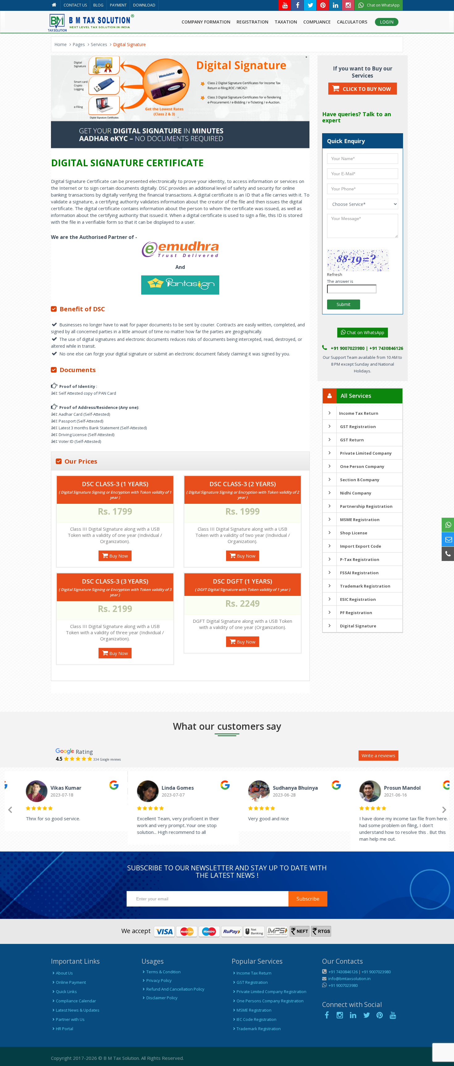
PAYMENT (118, 5)
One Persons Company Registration (270, 1001)
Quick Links (66, 991)
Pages (79, 44)
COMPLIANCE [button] (317, 22)
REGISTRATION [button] (252, 22)
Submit (343, 304)
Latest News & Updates (77, 1010)
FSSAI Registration (359, 572)
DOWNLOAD (144, 5)
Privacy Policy (159, 980)
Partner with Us (70, 1019)
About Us (64, 973)
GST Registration (357, 426)
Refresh (334, 274)
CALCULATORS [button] (352, 22)
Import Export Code (360, 546)
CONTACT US (75, 5)
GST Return (351, 440)
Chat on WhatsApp (365, 332)
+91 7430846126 (343, 972)
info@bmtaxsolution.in (348, 978)
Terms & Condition (163, 972)
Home (60, 44)
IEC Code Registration (256, 1019)
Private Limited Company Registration (271, 991)
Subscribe (307, 898)
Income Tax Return (358, 413)
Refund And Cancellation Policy (175, 989)
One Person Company (361, 466)
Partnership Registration (366, 506)
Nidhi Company (355, 493)
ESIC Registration (357, 599)
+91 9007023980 (376, 972)
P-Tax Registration (359, 559)
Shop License (353, 533)
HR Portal (64, 1028)
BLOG (98, 5)
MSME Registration (359, 519)
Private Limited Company (365, 453)
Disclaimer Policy (162, 997)
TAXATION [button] (286, 22)
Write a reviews (378, 755)
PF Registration (355, 612)
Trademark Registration (364, 586)
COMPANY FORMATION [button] (206, 22)
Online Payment (71, 982)
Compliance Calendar (76, 1001)
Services (99, 44)
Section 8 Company (359, 479)
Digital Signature (357, 626)
